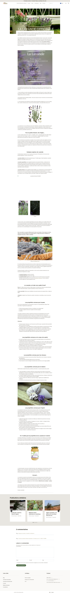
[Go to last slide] (11, 511)
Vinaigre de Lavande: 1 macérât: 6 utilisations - (26, 533)
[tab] (34, 522)
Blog (40, 3)
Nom (17, 560)
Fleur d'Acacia (49, 517)
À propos (43, 3)
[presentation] (17, 505)
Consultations (37, 3)
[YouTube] (53, 592)
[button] (62, 3)
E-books (29, 3)
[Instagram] (51, 592)
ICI (43, 423)
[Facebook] (49, 592)
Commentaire (18, 546)
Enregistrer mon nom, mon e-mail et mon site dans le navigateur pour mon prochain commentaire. (32, 562)
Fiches (32, 3)
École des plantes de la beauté (21, 3)
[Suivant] (58, 511)
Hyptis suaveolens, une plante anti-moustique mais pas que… (51, 514)
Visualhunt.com (36, 261)
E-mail (30, 560)
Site (43, 560)
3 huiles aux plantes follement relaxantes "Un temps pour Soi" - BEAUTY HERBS (32, 538)
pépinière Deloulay (38, 278)
